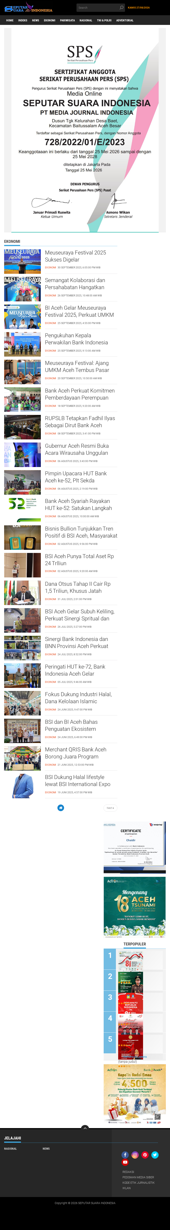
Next (110, 808)
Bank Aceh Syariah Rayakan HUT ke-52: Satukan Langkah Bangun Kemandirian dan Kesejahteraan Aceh (78, 508)
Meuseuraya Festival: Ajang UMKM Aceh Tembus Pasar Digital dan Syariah (77, 370)
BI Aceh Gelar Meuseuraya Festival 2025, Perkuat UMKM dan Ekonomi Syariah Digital (79, 315)
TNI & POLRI (104, 20)
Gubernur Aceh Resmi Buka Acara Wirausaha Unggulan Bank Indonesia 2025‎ (77, 453)
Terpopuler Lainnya (135, 1057)
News (35, 20)
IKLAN (127, 1188)
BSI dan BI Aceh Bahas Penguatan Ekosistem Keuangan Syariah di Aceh (75, 729)
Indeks (22, 20)
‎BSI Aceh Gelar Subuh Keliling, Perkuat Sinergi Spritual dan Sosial (79, 618)
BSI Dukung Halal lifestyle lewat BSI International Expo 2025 (77, 784)
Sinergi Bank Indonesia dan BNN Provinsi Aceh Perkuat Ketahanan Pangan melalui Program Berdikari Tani (76, 646)
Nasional (86, 20)
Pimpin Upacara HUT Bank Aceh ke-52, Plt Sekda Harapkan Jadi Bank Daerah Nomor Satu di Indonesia (77, 480)
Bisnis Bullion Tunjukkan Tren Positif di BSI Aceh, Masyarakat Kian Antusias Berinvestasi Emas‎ (81, 536)
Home (9, 20)
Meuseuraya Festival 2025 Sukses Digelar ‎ (75, 256)
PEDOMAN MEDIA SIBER (138, 1177)
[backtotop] (85, 1129)
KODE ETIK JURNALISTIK (139, 1182)
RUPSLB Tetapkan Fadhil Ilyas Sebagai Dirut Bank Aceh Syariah (80, 425)
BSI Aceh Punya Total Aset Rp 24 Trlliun (79, 559)
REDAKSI (128, 1172)
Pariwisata (67, 20)
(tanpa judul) (127, 1062)
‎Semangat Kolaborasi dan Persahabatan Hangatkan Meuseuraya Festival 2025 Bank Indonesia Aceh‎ (75, 287)
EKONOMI (49, 20)
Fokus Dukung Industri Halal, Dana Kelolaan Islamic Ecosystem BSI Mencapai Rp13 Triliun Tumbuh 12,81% (78, 701)
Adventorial (125, 20)
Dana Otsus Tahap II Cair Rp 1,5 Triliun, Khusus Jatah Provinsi (77, 591)
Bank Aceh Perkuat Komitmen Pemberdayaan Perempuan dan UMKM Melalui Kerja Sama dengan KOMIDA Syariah (81, 398)
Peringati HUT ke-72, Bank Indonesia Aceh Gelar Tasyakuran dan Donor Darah (79, 674)
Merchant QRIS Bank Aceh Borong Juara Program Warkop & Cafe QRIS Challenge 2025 (81, 756)
